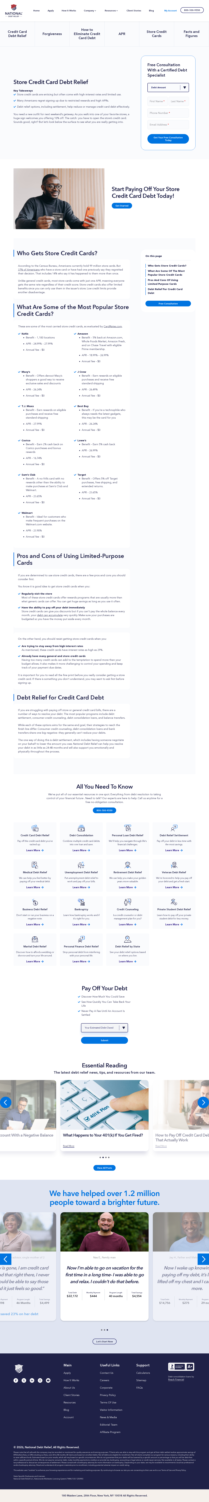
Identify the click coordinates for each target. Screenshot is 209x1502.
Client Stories (71, 1395)
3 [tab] (106, 1157)
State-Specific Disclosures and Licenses (29, 1476)
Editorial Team (108, 1424)
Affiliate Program (110, 1432)
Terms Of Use (108, 1402)
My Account (170, 10)
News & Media (108, 1417)
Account (69, 1417)
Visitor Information (111, 1409)
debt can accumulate (50, 615)
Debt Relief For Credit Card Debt (165, 291)
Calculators (143, 1372)
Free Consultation (168, 303)
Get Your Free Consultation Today (168, 139)
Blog (66, 1409)
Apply (67, 1372)
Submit (104, 1040)
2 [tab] (103, 1157)
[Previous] (5, 1102)
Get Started (121, 205)
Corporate (106, 1387)
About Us (69, 1387)
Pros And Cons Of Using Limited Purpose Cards (163, 282)
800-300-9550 (104, 810)
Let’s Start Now (104, 1341)
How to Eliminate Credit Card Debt (87, 34)
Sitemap (141, 1380)
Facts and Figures (191, 34)
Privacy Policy (108, 1395)
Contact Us (106, 1372)
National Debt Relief (14, 10)
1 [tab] (100, 1157)
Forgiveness (52, 34)
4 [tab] (108, 1157)
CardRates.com (113, 326)
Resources (70, 1402)
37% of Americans (29, 269)
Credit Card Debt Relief (17, 34)
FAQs (139, 1387)
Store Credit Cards (157, 34)
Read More (68, 1146)
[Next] (203, 1102)
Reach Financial (176, 1379)
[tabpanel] (104, 1115)
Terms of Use (166, 1470)
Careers (104, 1380)
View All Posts (104, 1168)
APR (122, 34)
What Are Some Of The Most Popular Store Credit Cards (166, 272)
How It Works (71, 1380)
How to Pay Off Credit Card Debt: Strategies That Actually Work (100, 1137)
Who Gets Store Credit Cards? (167, 265)
